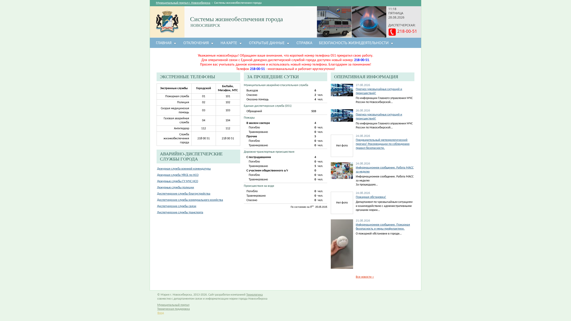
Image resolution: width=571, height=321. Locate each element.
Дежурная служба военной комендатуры (184, 169)
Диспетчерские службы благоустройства (183, 193)
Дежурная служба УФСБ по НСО (178, 175)
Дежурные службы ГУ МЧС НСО (177, 181)
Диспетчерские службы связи (176, 206)
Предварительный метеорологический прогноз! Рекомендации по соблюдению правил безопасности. (383, 144)
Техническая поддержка (173, 309)
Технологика (254, 294)
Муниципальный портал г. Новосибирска (183, 3)
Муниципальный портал (173, 305)
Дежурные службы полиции (175, 187)
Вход (160, 313)
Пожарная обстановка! (371, 197)
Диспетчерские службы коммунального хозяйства (190, 200)
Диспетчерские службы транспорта (180, 212)
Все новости (365, 277)
